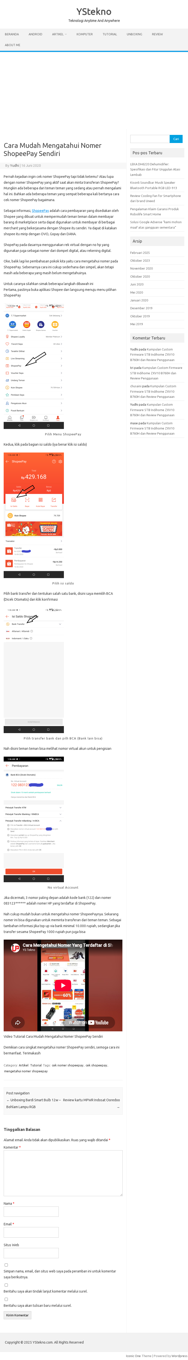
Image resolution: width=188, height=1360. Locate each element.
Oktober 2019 (140, 316)
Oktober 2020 (140, 276)
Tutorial (110, 34)
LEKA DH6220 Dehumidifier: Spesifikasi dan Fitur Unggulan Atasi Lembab (155, 169)
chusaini (135, 386)
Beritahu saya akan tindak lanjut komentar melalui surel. (46, 1291)
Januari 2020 (139, 300)
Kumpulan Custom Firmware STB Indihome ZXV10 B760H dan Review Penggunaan (152, 355)
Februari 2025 (140, 252)
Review (157, 34)
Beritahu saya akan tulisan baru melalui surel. (38, 1306)
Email (9, 1224)
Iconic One (133, 1356)
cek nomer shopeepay (67, 1065)
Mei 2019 (136, 324)
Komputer (85, 34)
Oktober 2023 (140, 260)
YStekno (94, 11)
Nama (9, 1203)
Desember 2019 (141, 308)
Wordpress (180, 1356)
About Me (12, 45)
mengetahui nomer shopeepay (25, 1071)
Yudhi (14, 166)
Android (35, 34)
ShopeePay (40, 211)
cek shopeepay (96, 1065)
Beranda (12, 34)
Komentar (12, 1147)
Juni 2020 (136, 284)
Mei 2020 (136, 292)
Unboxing (134, 34)
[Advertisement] (94, 88)
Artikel (58, 34)
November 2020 (141, 268)
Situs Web (11, 1245)
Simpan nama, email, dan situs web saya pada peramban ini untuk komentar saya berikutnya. (60, 1274)
